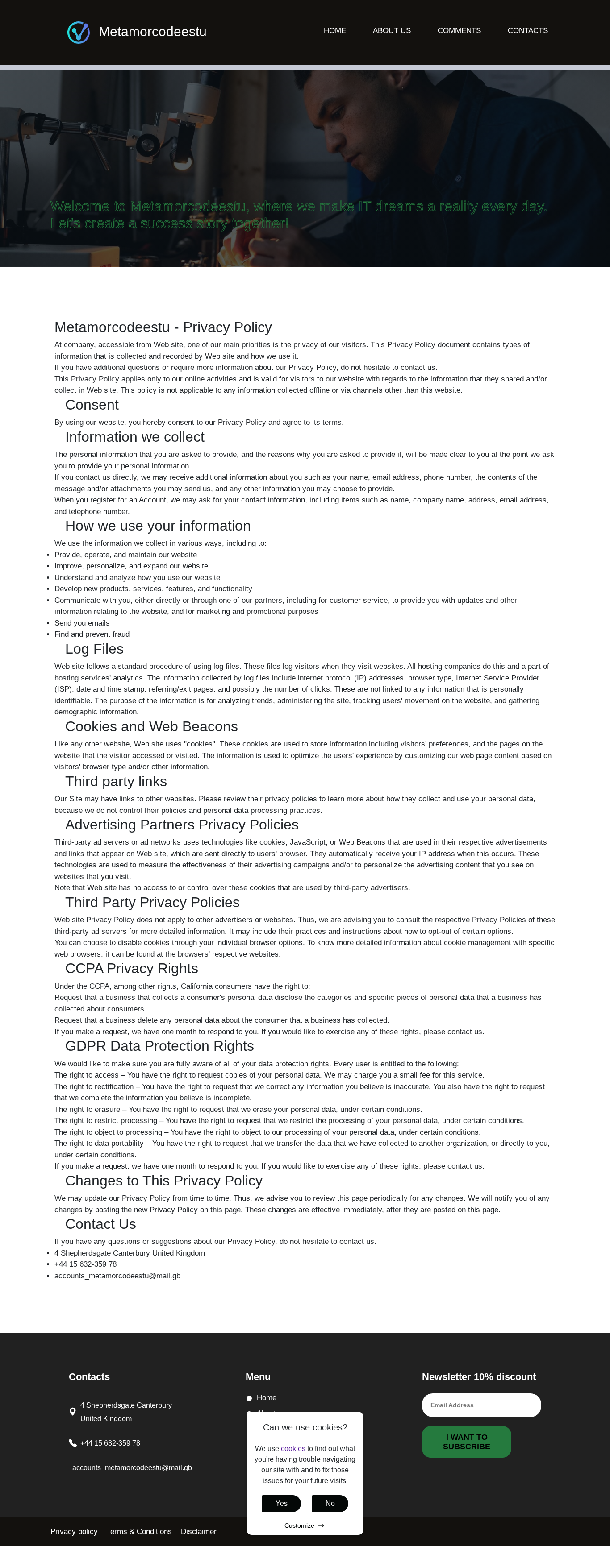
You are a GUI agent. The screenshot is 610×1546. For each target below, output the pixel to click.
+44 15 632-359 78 (110, 1443)
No (330, 1503)
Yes (282, 1503)
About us (392, 30)
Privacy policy (74, 1531)
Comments (459, 30)
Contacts (528, 30)
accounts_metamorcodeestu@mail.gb (132, 1467)
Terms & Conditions (139, 1531)
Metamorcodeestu (153, 31)
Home (335, 30)
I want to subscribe (466, 1442)
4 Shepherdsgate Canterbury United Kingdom (126, 1411)
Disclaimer (199, 1531)
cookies (293, 1448)
